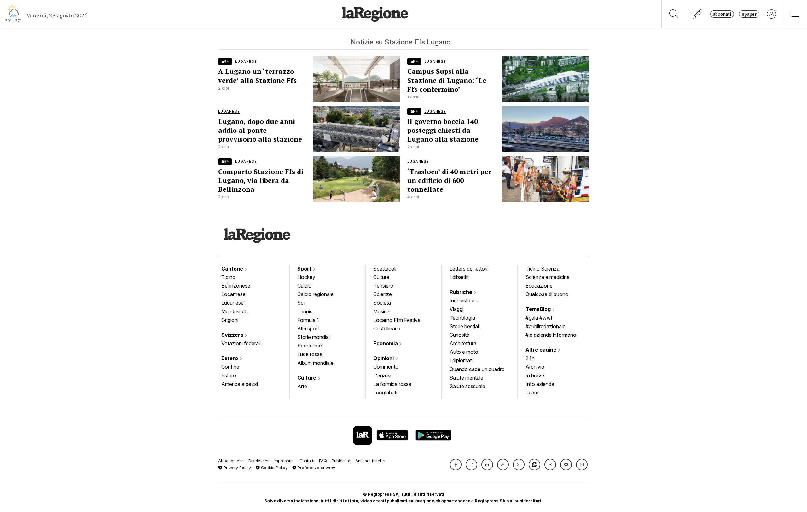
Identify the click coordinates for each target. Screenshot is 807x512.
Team (531, 392)
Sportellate (309, 345)
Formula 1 (308, 320)
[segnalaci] (698, 14)
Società (382, 303)
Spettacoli (384, 268)
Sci (301, 303)
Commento (385, 367)
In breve (534, 375)
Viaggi (456, 309)
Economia (386, 343)
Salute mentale (466, 378)
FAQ (323, 460)
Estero (230, 358)
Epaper (749, 14)
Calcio (304, 285)
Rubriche (461, 292)
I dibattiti (459, 277)
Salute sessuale (467, 386)
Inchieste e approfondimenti (468, 301)
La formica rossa (392, 384)
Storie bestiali (465, 326)
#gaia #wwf (539, 318)
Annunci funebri (370, 460)
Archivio (534, 367)
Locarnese (233, 294)
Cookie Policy (273, 467)
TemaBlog (538, 309)
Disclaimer (258, 460)
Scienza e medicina (547, 277)
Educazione (539, 285)
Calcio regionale (315, 294)
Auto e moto (464, 352)
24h (530, 358)
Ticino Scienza (542, 268)
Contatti (306, 460)
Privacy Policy (236, 467)
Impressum (284, 460)
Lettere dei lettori (468, 268)
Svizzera (233, 335)
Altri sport (308, 328)
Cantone (232, 268)
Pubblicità (341, 460)
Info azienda (539, 384)
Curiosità (459, 335)
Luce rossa (309, 354)
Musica (381, 311)
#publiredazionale (545, 326)
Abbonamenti (231, 460)
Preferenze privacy (315, 467)
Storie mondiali (314, 337)
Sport (305, 268)
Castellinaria (386, 328)
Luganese (232, 303)
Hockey (306, 277)
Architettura (463, 343)
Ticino (228, 277)
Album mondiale (315, 363)
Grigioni (229, 320)
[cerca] (674, 14)
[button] (456, 464)
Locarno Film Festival (397, 320)
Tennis (304, 311)
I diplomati (461, 360)
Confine (230, 367)
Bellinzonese (235, 285)
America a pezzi (239, 384)
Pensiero (383, 285)
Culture (307, 378)
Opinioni (384, 358)
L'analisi (382, 375)
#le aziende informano (550, 335)
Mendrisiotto (235, 311)
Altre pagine (541, 349)
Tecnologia (462, 318)
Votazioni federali (241, 343)
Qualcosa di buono (546, 294)
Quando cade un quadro (477, 369)
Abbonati (722, 14)
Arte (302, 386)
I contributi (385, 392)
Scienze (382, 294)
